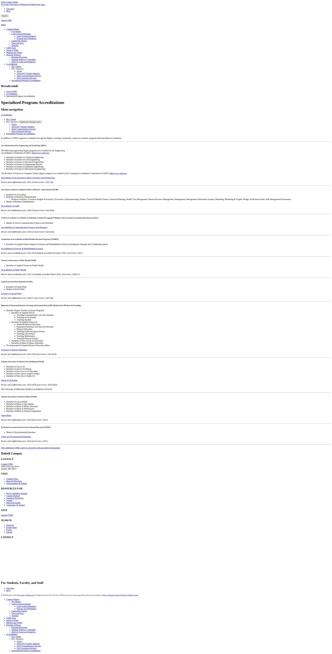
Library (9, 532)
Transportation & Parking (16, 483)
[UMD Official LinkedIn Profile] (20, 568)
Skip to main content (9, 2)
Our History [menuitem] (16, 31)
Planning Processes (19, 627)
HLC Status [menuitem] (16, 66)
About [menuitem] (19, 71)
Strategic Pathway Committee (23, 630)
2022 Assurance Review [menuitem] (27, 78)
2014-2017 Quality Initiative (23, 127)
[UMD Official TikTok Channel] (20, 575)
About (14, 124)
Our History (16, 602)
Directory (10, 525)
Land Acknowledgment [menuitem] (21, 34)
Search (4, 16)
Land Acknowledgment (21, 604)
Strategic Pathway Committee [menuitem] (23, 59)
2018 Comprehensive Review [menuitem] (29, 76)
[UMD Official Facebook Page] (20, 547)
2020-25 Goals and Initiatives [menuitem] (23, 62)
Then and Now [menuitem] (17, 43)
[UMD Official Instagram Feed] (20, 554)
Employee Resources (14, 498)
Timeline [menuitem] (15, 45)
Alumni (9, 500)
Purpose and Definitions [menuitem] (26, 38)
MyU (8, 11)
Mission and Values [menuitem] (14, 52)
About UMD (6, 20)
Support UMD (7, 515)
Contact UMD (7, 464)
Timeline (15, 616)
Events (9, 530)
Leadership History (19, 611)
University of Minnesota (25, 595)
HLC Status (11, 119)
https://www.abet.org (40, 153)
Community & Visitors (15, 505)
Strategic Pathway (13, 625)
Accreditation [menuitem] (11, 64)
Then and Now (17, 613)
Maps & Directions (14, 481)
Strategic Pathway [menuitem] (13, 55)
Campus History (13, 599)
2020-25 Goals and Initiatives (23, 632)
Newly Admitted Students (16, 493)
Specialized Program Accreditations (20, 134)
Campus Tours (12, 479)
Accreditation (11, 94)
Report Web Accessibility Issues (127, 595)
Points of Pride (12, 620)
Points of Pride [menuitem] (12, 50)
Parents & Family (13, 503)
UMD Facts (11, 618)
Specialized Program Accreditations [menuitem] (25, 80)
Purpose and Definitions (26, 609)
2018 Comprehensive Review (23, 129)
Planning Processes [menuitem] (19, 57)
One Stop (10, 9)
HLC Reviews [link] (17, 69)
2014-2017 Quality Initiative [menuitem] (28, 73)
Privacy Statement (109, 595)
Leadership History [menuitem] (19, 41)
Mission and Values (14, 623)
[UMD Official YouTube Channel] (20, 561)
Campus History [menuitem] (13, 29)
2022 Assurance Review (21, 131)
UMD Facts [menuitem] (11, 48)
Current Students (13, 496)
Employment (11, 527)
